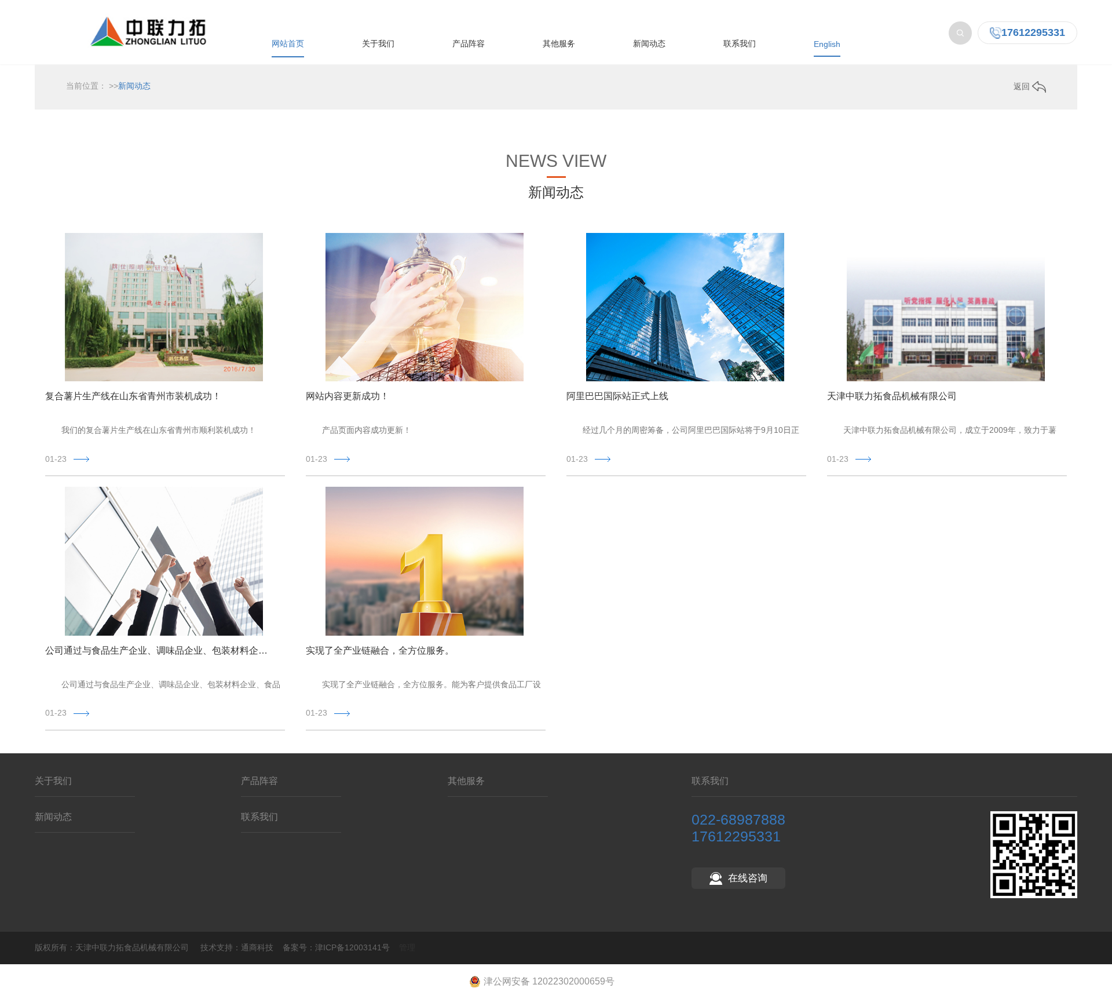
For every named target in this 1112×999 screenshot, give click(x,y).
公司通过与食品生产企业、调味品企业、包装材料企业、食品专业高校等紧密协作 (159, 650)
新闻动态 (649, 43)
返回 (1023, 86)
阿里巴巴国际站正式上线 (617, 396)
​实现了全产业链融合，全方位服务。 (380, 650)
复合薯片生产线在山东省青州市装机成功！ (133, 396)
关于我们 (378, 43)
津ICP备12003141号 (352, 947)
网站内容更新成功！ (347, 396)
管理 (407, 947)
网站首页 (288, 43)
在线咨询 (747, 878)
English (827, 44)
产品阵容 (468, 43)
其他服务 (559, 43)
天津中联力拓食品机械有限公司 (892, 396)
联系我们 (739, 43)
